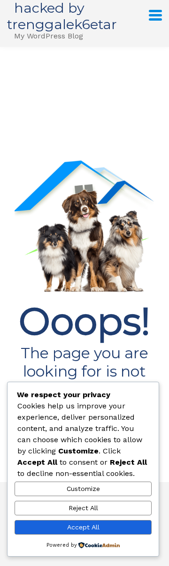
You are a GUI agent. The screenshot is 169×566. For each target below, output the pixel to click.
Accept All (83, 527)
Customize (83, 488)
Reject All (83, 508)
